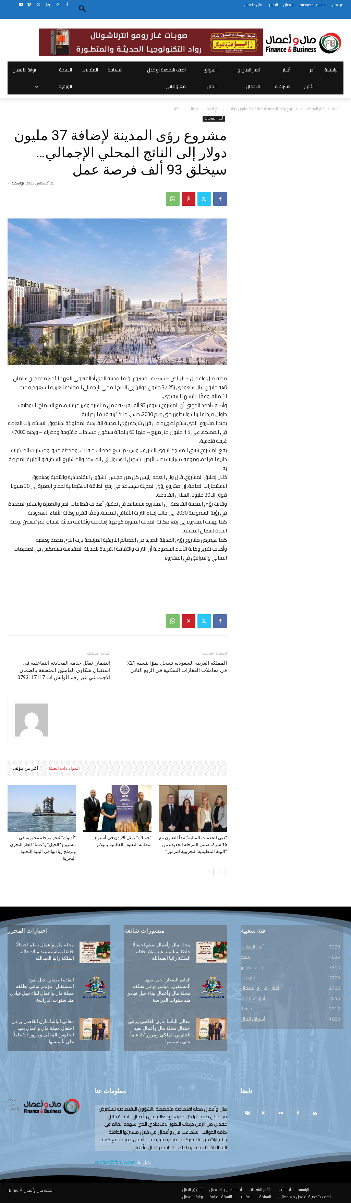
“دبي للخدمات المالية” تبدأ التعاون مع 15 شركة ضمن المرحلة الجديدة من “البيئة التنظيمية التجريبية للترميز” (193, 844)
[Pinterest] (188, 199)
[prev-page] (220, 872)
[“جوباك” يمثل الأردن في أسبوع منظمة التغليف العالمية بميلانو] (117, 808)
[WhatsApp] (173, 199)
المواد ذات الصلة (64, 768)
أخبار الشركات (315, 109)
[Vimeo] (29, 5)
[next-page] (209, 872)
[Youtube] (21, 5)
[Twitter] (39, 5)
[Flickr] (281, 1113)
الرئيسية (337, 109)
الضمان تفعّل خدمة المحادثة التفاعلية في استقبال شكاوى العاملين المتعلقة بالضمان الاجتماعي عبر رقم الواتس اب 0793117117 (63, 670)
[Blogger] (315, 1113)
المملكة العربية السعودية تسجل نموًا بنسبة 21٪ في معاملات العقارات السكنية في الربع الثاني (177, 666)
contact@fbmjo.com (115, 1162)
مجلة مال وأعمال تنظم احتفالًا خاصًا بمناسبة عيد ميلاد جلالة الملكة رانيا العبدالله (45, 951)
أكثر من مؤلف (25, 768)
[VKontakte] (247, 1113)
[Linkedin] (48, 5)
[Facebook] (67, 5)
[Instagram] (57, 5)
